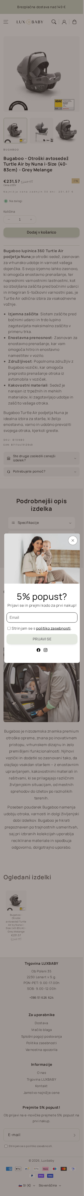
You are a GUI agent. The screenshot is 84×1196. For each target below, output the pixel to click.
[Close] (72, 540)
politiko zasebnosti (53, 628)
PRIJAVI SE (42, 638)
